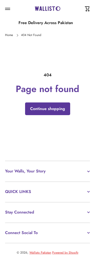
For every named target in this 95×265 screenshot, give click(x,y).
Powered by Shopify (65, 252)
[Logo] (47, 9)
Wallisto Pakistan (40, 252)
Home (9, 35)
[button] (87, 8)
